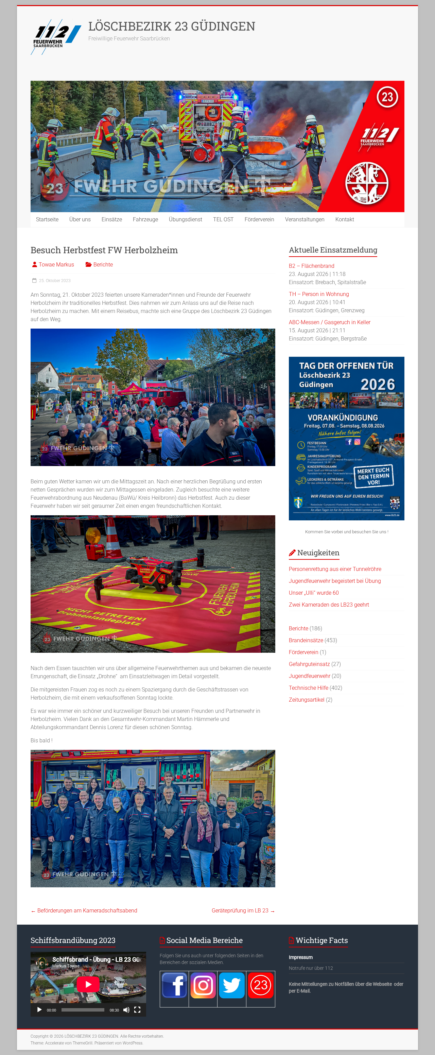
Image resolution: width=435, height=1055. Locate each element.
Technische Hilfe (308, 688)
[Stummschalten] (126, 1009)
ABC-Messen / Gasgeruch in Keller (329, 322)
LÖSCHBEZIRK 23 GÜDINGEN (172, 26)
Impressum (301, 957)
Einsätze (112, 219)
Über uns (80, 219)
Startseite (47, 219)
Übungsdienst (185, 219)
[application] (88, 984)
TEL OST (223, 219)
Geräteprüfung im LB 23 (243, 910)
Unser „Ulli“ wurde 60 (314, 593)
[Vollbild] (137, 1009)
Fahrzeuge (145, 219)
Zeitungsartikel (307, 700)
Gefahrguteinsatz (309, 664)
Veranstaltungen (305, 219)
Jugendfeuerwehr (309, 676)
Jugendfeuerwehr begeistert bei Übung (335, 581)
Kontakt (344, 219)
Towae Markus (56, 264)
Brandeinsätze (306, 640)
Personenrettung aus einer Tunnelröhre (335, 569)
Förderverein (259, 219)
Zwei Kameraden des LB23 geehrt (329, 604)
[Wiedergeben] (39, 1009)
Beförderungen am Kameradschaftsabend (84, 910)
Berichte (103, 264)
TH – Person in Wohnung (319, 294)
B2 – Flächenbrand (311, 266)
